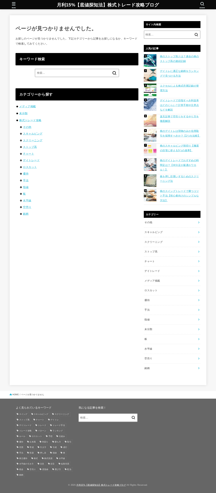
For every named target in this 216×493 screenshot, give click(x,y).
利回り (45, 442)
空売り (27, 207)
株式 (36, 458)
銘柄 (26, 213)
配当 (69, 469)
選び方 (58, 469)
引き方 (43, 447)
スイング (23, 414)
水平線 (27, 200)
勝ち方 (58, 442)
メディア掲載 (27, 106)
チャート (28, 153)
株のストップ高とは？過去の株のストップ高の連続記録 (179, 58)
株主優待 (23, 458)
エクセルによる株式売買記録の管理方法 (179, 88)
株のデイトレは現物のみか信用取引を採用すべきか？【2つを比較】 (180, 133)
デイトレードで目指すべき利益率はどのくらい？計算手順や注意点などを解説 (179, 105)
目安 (52, 464)
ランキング (57, 431)
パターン (42, 431)
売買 (21, 447)
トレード (42, 425)
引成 (55, 447)
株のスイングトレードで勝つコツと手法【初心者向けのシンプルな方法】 (179, 196)
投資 (32, 453)
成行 (65, 447)
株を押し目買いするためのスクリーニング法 (179, 179)
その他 (27, 126)
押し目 (43, 453)
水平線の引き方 (26, 464)
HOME (15, 395)
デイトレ (54, 420)
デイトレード (31, 160)
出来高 (33, 442)
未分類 (23, 113)
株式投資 (48, 458)
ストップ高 (30, 146)
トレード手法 (58, 425)
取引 (69, 442)
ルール (22, 436)
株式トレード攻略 (30, 120)
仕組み (62, 436)
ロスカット (30, 166)
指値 (26, 187)
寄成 (32, 447)
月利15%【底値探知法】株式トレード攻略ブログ (108, 4)
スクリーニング (32, 140)
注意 (42, 464)
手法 (26, 180)
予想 (50, 436)
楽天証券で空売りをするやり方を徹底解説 (179, 119)
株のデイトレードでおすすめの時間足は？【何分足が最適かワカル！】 (179, 165)
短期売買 (65, 464)
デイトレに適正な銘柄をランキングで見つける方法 (179, 73)
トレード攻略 (25, 431)
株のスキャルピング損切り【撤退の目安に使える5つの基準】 (179, 148)
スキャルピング (32, 133)
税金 (21, 469)
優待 (26, 173)
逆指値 (45, 469)
